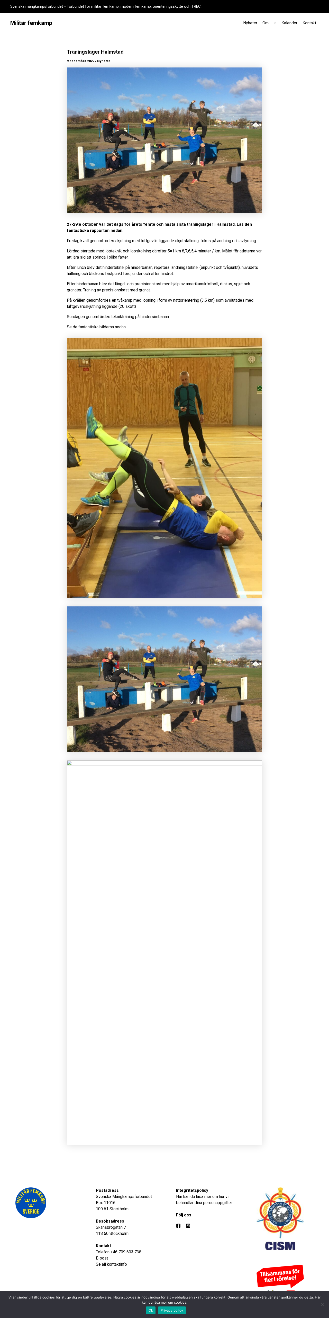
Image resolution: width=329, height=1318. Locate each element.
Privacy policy (172, 1310)
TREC (196, 6)
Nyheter (103, 61)
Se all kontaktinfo (111, 1264)
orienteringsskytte (168, 6)
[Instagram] (188, 1225)
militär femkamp (105, 6)
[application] (273, 23)
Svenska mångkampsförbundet (36, 6)
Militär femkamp (31, 23)
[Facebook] (178, 1225)
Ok (151, 1310)
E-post (102, 1258)
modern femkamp (136, 6)
